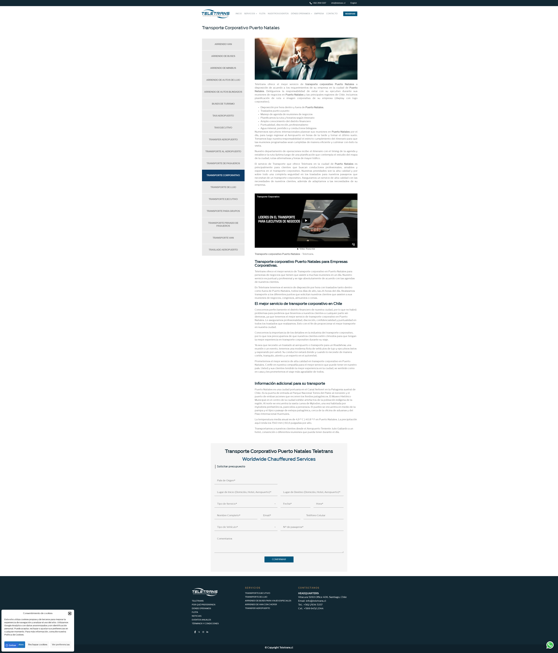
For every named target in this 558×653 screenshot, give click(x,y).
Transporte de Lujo (223, 187)
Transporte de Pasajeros (223, 163)
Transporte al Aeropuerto (223, 151)
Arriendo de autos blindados (223, 92)
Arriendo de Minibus (223, 68)
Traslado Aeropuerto (223, 250)
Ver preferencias (61, 645)
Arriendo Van (223, 44)
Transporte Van (223, 238)
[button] (69, 613)
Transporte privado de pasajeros (223, 224)
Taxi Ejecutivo (223, 128)
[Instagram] (203, 632)
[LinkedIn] (207, 632)
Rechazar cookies (37, 645)
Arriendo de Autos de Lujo (223, 80)
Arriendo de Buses (223, 56)
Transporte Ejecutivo (223, 199)
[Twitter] (199, 632)
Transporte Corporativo (223, 175)
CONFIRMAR (279, 559)
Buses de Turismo (223, 104)
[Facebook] (195, 632)
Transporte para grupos (223, 211)
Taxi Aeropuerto (223, 116)
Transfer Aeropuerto (223, 140)
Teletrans (307, 254)
